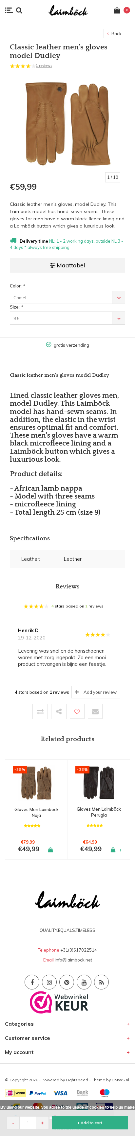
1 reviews (44, 65)
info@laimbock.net (73, 959)
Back (116, 33)
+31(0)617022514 (78, 950)
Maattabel (71, 265)
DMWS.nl (120, 1079)
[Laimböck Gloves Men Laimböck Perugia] (99, 782)
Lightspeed (77, 1079)
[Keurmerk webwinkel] (59, 1002)
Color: (17, 285)
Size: (16, 307)
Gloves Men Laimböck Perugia (99, 812)
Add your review (100, 692)
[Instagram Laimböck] (49, 982)
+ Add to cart (89, 1122)
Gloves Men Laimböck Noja (36, 812)
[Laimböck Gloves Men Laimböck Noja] (36, 782)
